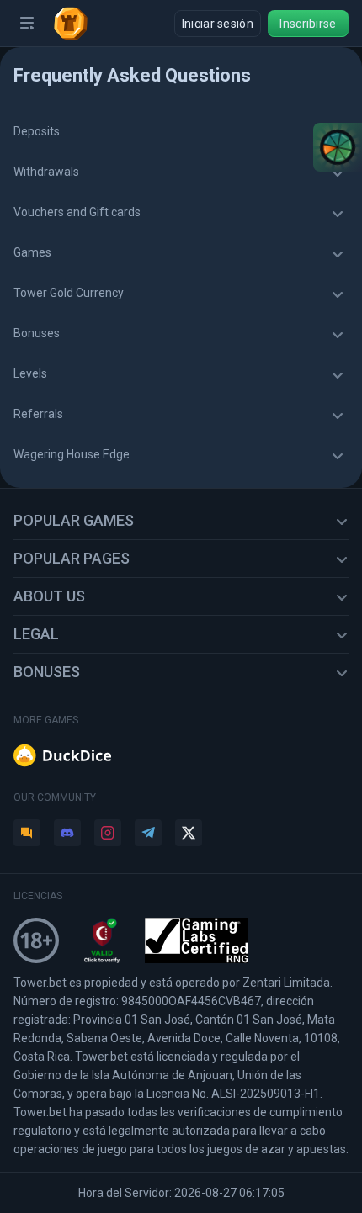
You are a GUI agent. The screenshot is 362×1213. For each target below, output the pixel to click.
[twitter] (188, 832)
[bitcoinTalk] (26, 832)
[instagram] (107, 832)
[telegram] (148, 832)
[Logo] (77, 23)
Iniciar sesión (217, 23)
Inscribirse (307, 23)
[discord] (67, 832)
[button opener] (26, 23)
